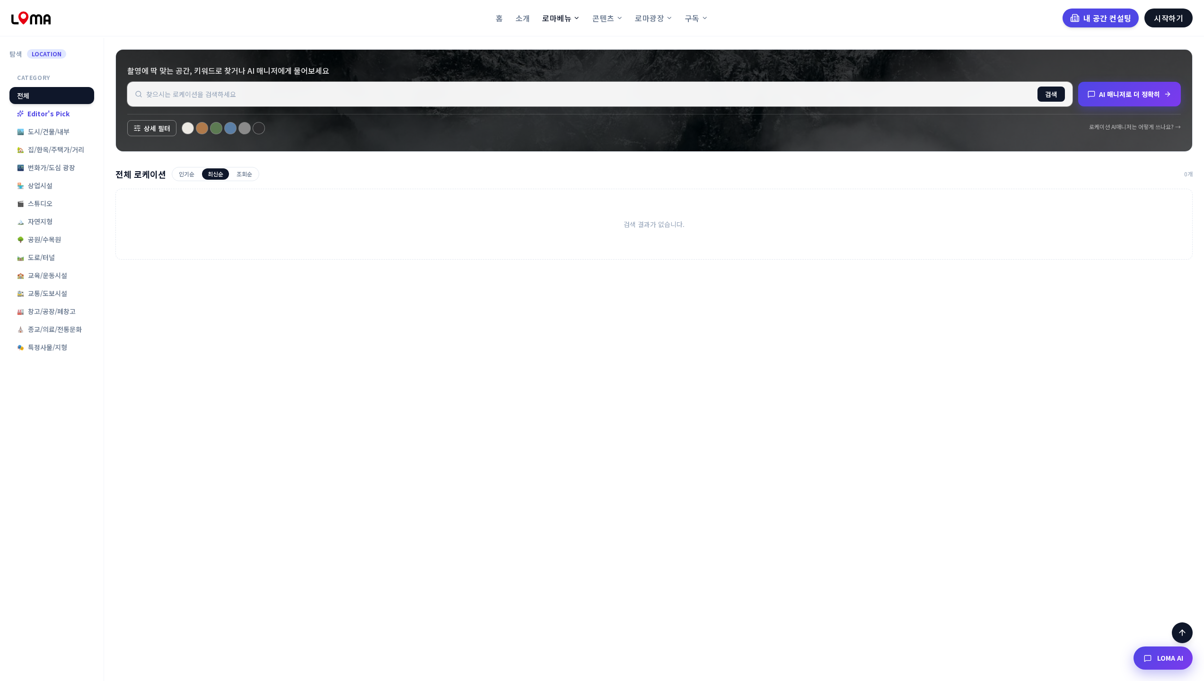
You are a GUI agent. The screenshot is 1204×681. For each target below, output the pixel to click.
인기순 (186, 174)
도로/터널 (36, 257)
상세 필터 (157, 128)
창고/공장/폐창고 (46, 311)
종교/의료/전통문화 (49, 329)
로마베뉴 (556, 18)
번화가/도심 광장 (46, 167)
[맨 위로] (1182, 632)
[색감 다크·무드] (258, 128)
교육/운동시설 (42, 275)
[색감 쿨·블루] (230, 128)
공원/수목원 (39, 239)
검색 (1051, 94)
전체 (23, 95)
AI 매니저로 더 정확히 (1129, 94)
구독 (692, 18)
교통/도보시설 (42, 293)
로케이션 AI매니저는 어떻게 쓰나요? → (1135, 127)
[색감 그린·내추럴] (216, 128)
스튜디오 (35, 203)
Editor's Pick (48, 113)
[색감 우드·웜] (202, 128)
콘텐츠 (603, 18)
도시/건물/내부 (43, 131)
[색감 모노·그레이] (244, 128)
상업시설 (35, 185)
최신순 (215, 174)
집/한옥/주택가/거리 (50, 149)
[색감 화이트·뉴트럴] (187, 128)
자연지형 (35, 221)
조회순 (244, 174)
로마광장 (649, 18)
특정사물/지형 (42, 347)
